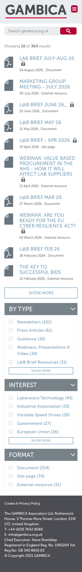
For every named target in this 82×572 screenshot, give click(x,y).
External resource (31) (39, 484)
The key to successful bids (40, 269)
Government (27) (34, 423)
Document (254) (33, 467)
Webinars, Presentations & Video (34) (43, 350)
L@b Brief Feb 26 (39, 249)
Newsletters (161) (34, 322)
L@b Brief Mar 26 (40, 197)
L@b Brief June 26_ (43, 105)
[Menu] (74, 9)
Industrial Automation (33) (43, 406)
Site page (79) (30, 476)
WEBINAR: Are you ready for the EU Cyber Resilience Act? (47, 220)
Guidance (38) (31, 338)
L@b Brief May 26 (40, 122)
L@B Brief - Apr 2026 (45, 140)
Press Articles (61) (34, 330)
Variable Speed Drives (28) (43, 414)
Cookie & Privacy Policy (22, 503)
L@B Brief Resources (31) (42, 362)
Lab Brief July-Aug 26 (46, 58)
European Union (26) (38, 431)
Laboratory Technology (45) (45, 398)
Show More (41, 371)
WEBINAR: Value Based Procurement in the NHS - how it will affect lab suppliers (47, 166)
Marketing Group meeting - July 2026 (44, 84)
